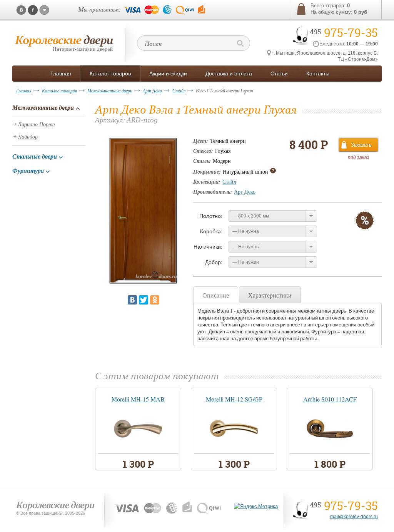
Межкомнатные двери (109, 90)
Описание (215, 295)
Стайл (178, 90)
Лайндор (28, 136)
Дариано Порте (36, 124)
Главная (24, 90)
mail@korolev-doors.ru (354, 516)
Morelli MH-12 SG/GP (234, 399)
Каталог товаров (59, 90)
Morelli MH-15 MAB (138, 399)
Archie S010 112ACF (330, 399)
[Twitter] (143, 299)
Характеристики (270, 295)
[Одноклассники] (154, 299)
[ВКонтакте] (132, 299)
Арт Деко (152, 90)
